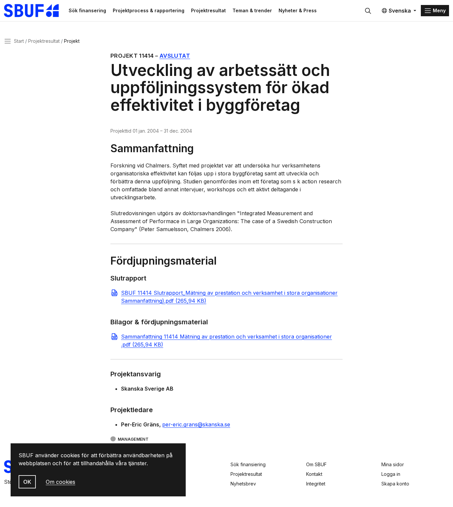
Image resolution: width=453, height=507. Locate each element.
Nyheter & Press (298, 10)
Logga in (390, 474)
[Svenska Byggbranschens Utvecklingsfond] (34, 10)
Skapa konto (395, 483)
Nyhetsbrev (243, 483)
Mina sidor (392, 464)
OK (27, 481)
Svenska (400, 10)
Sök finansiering (248, 464)
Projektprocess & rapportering (148, 10)
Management (133, 439)
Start (19, 41)
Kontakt (314, 474)
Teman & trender (252, 10)
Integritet (315, 483)
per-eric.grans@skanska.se (196, 424)
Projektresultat (208, 10)
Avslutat (175, 55)
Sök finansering (87, 10)
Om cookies (60, 481)
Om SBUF (316, 464)
